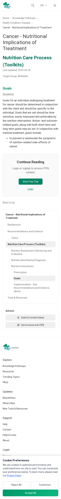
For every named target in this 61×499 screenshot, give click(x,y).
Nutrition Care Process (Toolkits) (26, 244)
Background (14, 224)
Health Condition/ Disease (16, 22)
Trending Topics (11, 377)
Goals (17, 278)
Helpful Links (9, 435)
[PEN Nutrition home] (7, 5)
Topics (14, 237)
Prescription (20, 272)
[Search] (32, 5)
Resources (8, 371)
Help (5, 424)
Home (6, 18)
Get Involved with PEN (32, 325)
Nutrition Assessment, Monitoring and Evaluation (31, 252)
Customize (45, 484)
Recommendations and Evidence (25, 231)
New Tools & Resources (15, 408)
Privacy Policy (14, 475)
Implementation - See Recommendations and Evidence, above (32, 288)
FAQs (5, 382)
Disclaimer (8, 94)
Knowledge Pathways (24, 18)
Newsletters (9, 397)
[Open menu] (55, 5)
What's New (9, 403)
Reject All (16, 484)
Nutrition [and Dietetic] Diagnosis (28, 260)
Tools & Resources (17, 297)
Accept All (30, 493)
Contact (7, 429)
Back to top (9, 202)
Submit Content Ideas (32, 317)
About (6, 440)
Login (30, 189)
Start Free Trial (30, 181)
